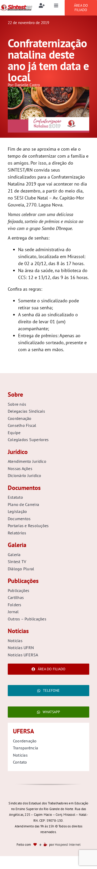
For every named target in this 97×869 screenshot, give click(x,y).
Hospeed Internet (67, 844)
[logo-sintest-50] (16, 6)
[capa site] (48, 89)
